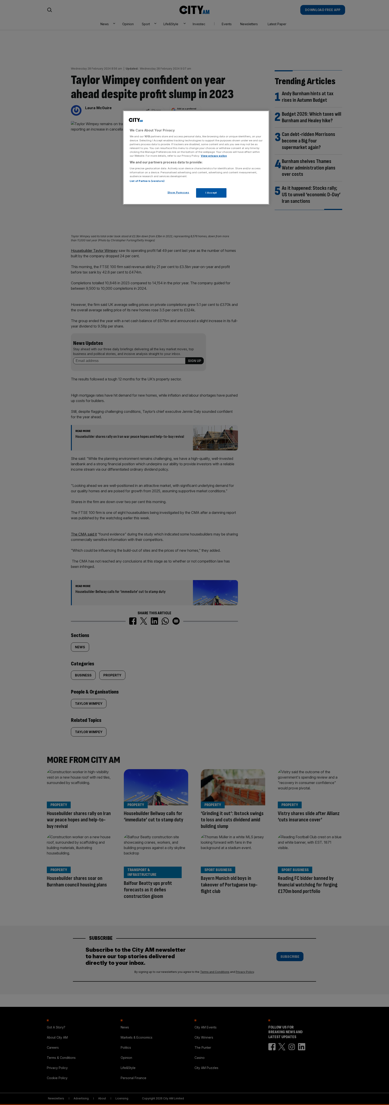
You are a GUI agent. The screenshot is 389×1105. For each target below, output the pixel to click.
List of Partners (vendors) (147, 181)
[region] (196, 158)
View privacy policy (214, 155)
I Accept (211, 192)
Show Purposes (178, 192)
